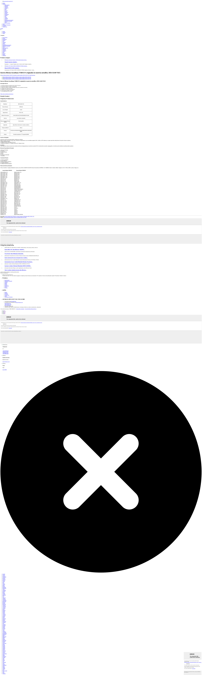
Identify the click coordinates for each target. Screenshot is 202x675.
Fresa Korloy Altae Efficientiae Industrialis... (14, 253)
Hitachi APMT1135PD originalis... (12, 68)
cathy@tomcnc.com (8, 304)
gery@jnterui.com (8, 305)
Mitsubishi (6, 5)
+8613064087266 (5, 350)
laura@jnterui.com (8, 303)
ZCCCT (6, 19)
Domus (4, 3)
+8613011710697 (5, 351)
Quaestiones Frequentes (6, 24)
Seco (5, 16)
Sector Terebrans (5, 47)
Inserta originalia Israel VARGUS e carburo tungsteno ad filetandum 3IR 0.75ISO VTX (19, 216)
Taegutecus (6, 7)
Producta (4, 32)
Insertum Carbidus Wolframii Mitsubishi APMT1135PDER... (18, 265)
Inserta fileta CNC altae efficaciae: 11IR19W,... (15, 249)
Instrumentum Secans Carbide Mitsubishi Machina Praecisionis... (19, 261)
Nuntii (6, 296)
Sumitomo (6, 12)
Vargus (6, 17)
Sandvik (6, 15)
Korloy (6, 8)
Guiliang (6, 282)
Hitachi (6, 11)
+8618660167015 (5, 352)
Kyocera (6, 10)
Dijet (5, 9)
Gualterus (6, 18)
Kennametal (7, 14)
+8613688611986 (5, 353)
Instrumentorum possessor (9, 20)
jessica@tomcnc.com (19, 302)
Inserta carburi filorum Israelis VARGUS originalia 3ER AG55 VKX (14, 217)
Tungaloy (6, 6)
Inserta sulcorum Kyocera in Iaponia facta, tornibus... (16, 257)
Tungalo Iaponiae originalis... (11, 62)
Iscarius (6, 13)
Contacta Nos (5, 26)
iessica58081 (5, 369)
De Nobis (4, 25)
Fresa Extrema (5, 37)
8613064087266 (13, 301)
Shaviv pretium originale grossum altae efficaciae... (16, 270)
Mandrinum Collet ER (8, 21)
